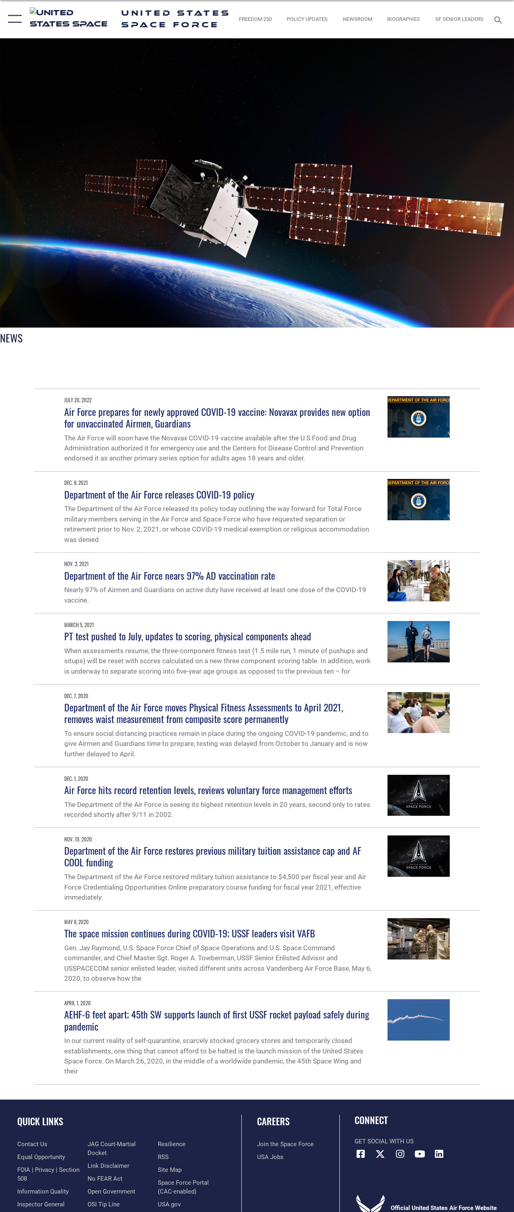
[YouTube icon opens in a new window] (420, 1154)
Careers (273, 1121)
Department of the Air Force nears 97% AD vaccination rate (169, 575)
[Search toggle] (499, 19)
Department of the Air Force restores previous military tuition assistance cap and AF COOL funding (212, 856)
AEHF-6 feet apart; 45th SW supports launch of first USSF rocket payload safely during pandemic (216, 1020)
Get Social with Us (384, 1141)
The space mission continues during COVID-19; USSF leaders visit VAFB (189, 933)
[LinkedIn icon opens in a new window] (439, 1154)
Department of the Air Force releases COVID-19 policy (159, 494)
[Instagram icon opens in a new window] (400, 1154)
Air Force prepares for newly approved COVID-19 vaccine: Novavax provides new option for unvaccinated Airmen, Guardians (217, 417)
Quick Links (40, 1121)
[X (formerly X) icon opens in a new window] (380, 1154)
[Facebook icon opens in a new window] (361, 1154)
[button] (13, 19)
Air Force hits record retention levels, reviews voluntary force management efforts (208, 789)
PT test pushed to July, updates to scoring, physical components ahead (187, 636)
